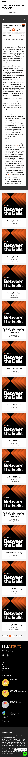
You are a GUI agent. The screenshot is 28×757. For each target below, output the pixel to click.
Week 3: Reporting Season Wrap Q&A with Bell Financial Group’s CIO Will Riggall (14, 331)
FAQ (3, 673)
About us (4, 666)
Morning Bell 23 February (14, 477)
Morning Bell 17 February (14, 625)
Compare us (5, 668)
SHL (9, 174)
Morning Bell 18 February (14, 589)
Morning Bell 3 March (14, 257)
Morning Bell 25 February (14, 405)
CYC (16, 145)
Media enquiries (6, 675)
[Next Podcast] (3, 20)
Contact (4, 671)
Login (3, 662)
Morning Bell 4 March (14, 221)
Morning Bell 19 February (14, 553)
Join (3, 664)
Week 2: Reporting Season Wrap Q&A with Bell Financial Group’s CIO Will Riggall (14, 515)
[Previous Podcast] (25, 20)
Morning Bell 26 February (14, 369)
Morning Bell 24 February (14, 441)
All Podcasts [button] (13, 12)
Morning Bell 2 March (14, 293)
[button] (25, 1)
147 (21, 636)
